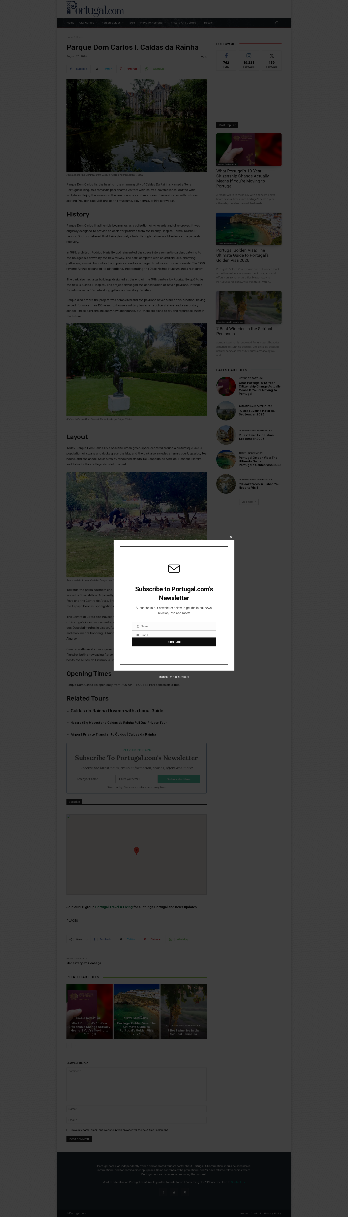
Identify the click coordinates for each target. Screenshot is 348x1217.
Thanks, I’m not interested (174, 676)
